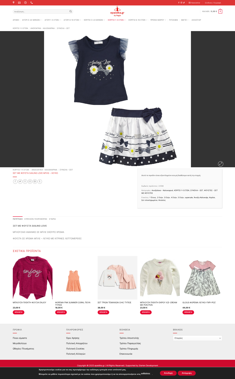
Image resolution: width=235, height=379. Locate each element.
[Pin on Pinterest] (35, 181)
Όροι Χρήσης (72, 338)
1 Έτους (153, 197)
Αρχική (16, 20)
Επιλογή (18, 312)
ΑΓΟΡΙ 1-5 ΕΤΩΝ (52, 20)
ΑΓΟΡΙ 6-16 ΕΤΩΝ (71, 20)
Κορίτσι (212, 197)
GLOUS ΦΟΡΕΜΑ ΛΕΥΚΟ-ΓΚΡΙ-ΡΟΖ (199, 302)
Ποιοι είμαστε (20, 338)
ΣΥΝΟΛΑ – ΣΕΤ (63, 28)
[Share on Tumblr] (40, 181)
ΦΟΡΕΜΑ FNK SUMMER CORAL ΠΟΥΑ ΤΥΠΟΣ (72, 303)
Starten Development (148, 365)
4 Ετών (174, 197)
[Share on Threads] (25, 181)
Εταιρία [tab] (52, 219)
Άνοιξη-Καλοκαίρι (201, 197)
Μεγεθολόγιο (20, 343)
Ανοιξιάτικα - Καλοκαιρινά (42, 28)
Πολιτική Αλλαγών (75, 353)
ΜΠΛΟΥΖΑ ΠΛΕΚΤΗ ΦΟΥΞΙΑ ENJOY (29, 302)
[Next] (222, 287)
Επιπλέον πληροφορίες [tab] (35, 219)
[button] (195, 2)
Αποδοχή (168, 373)
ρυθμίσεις (145, 373)
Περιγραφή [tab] (18, 219)
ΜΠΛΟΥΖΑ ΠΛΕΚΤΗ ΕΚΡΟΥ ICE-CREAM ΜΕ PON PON (158, 303)
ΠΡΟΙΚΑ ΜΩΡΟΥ (157, 20)
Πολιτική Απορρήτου (76, 343)
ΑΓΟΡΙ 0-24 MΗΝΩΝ (31, 20)
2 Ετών (160, 197)
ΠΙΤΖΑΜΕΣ (173, 20)
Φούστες (162, 200)
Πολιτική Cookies (75, 348)
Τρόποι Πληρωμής (129, 348)
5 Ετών (181, 197)
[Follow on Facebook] (179, 3)
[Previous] (13, 287)
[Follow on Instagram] (181, 3)
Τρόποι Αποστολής (129, 338)
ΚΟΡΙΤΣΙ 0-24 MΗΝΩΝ (93, 20)
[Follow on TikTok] (184, 3)
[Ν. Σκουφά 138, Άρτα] (14, 3)
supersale (189, 197)
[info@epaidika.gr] (19, 3)
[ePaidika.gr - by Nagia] (117, 11)
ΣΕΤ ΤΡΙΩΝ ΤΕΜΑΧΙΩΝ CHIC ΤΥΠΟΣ (114, 302)
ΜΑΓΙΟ (184, 20)
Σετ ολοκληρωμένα (149, 200)
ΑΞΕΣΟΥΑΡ (196, 20)
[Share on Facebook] (15, 181)
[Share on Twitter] (20, 181)
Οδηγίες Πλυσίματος (23, 348)
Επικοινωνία (126, 353)
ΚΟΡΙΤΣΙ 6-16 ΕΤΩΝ (137, 20)
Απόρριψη (187, 373)
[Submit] (70, 11)
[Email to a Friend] (30, 181)
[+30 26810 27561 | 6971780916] (32, 3)
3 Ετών (167, 197)
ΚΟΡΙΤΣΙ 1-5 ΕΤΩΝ (116, 20)
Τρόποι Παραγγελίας (130, 343)
